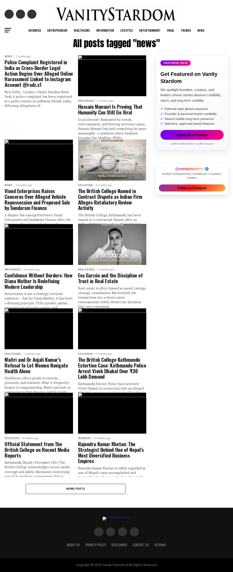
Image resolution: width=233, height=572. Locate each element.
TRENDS (186, 30)
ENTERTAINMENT (150, 30)
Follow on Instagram (192, 188)
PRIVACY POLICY (95, 544)
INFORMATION (105, 30)
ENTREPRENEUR (57, 30)
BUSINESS (34, 30)
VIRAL (170, 30)
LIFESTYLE (126, 30)
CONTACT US (140, 544)
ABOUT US (73, 544)
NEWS (200, 30)
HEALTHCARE (82, 30)
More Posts (75, 488)
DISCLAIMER (119, 544)
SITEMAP (160, 544)
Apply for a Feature (192, 135)
